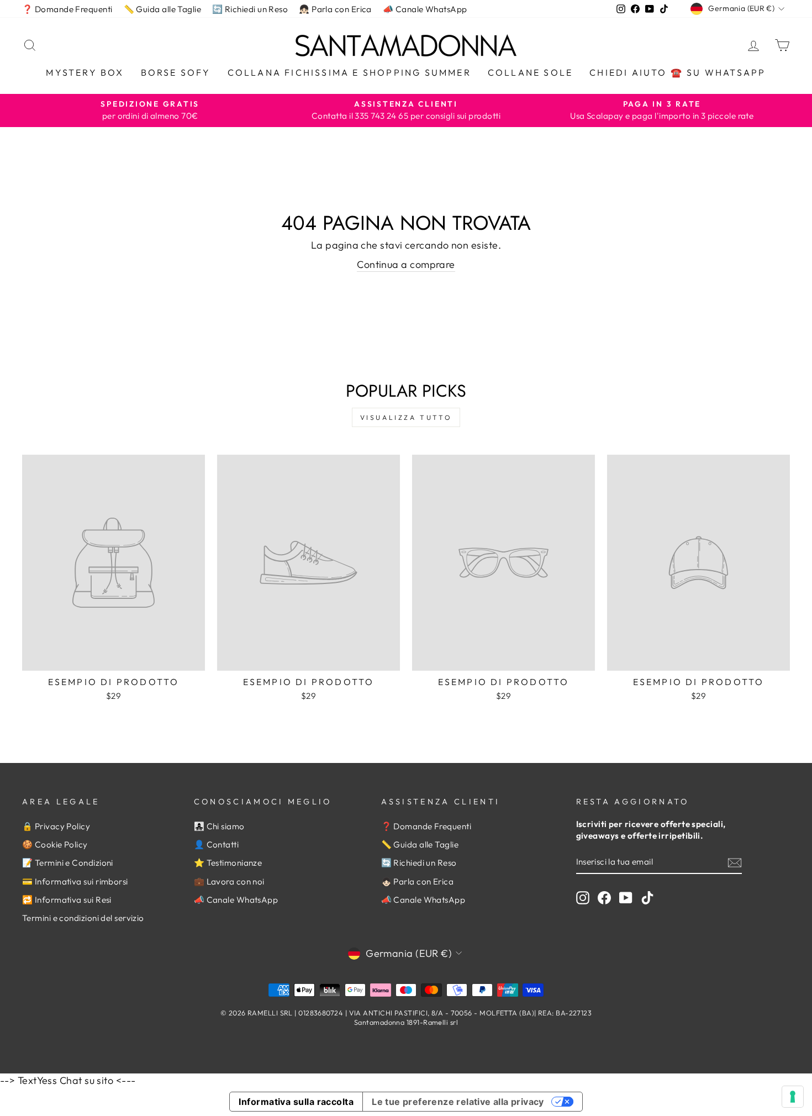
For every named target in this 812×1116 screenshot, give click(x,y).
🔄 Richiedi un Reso (250, 9)
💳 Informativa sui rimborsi (75, 881)
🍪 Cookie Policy (55, 844)
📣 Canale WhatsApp (425, 9)
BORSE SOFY (176, 72)
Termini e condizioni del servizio (83, 918)
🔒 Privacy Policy (56, 826)
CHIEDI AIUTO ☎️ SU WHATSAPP (677, 72)
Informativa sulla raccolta (296, 1101)
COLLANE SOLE (530, 72)
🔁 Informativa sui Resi (67, 899)
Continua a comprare (406, 264)
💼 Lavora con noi (229, 881)
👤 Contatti (216, 844)
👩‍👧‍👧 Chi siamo (219, 826)
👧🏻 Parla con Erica (335, 9)
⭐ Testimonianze (228, 862)
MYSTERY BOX (85, 72)
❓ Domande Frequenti (67, 9)
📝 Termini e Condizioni (67, 862)
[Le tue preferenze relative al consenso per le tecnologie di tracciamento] (792, 1096)
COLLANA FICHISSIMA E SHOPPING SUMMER (349, 72)
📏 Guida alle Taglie (163, 9)
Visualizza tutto (406, 417)
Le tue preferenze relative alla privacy (458, 1101)
